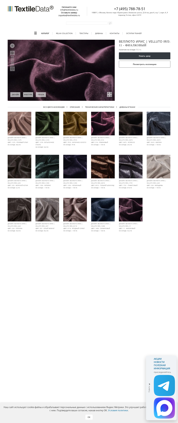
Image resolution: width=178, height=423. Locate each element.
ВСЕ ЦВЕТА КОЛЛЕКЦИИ (54, 107)
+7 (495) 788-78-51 (129, 8)
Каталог (45, 33)
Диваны (99, 33)
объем (41, 95)
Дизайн (15, 95)
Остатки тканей (134, 33)
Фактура (28, 95)
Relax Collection (64, 33)
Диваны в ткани (127, 107)
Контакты (114, 33)
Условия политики (118, 410)
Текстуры (83, 33)
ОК (89, 417)
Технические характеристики (99, 107)
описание (75, 107)
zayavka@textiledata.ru (69, 15)
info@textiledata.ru (69, 9)
